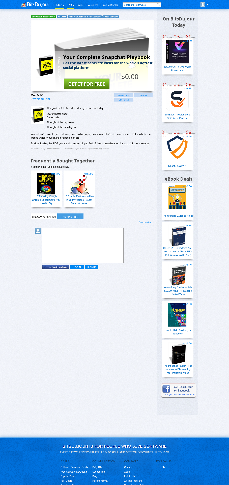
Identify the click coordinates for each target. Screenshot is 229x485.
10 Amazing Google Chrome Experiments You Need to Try (46, 199)
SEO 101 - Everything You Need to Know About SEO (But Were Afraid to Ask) (177, 251)
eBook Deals (178, 179)
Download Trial (40, 99)
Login (77, 267)
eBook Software (110, 16)
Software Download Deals (74, 467)
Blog (94, 476)
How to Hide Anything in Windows (178, 331)
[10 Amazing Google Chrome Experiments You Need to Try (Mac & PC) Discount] (46, 183)
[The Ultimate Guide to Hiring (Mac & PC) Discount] (177, 195)
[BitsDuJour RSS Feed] (164, 467)
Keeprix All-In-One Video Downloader (177, 68)
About (127, 471)
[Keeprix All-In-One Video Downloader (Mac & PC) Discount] (177, 50)
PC (70, 5)
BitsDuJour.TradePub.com (43, 16)
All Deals (62, 16)
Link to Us (129, 476)
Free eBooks (109, 5)
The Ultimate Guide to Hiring (177, 215)
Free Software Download (74, 471)
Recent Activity (100, 480)
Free (80, 5)
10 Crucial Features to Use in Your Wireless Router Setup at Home (79, 199)
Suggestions (98, 471)
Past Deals (66, 480)
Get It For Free (86, 84)
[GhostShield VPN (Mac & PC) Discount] (177, 146)
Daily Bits (97, 467)
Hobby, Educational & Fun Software (85, 16)
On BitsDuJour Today (179, 22)
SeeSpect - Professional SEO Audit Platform (177, 116)
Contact (128, 467)
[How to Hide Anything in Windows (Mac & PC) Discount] (177, 313)
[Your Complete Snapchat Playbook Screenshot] (37, 115)
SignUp (91, 267)
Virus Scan (124, 99)
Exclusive (92, 5)
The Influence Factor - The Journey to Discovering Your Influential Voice (177, 369)
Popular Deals (68, 476)
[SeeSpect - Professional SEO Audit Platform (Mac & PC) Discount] (177, 98)
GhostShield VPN (177, 165)
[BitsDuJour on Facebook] (158, 467)
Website (143, 95)
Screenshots (123, 95)
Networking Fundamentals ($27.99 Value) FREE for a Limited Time (177, 290)
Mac (59, 5)
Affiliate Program (133, 480)
